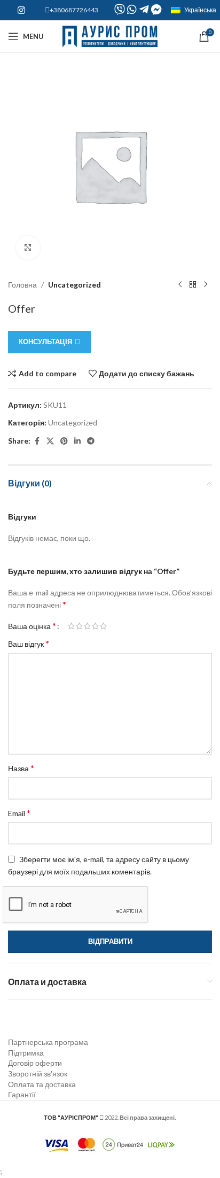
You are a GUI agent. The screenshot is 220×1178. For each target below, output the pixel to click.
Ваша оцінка (32, 626)
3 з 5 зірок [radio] (87, 626)
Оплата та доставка (42, 1084)
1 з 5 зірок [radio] (71, 626)
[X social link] (50, 441)
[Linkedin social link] (77, 441)
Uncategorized (74, 284)
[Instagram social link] (21, 10)
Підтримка (26, 1052)
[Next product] (205, 284)
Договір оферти (35, 1062)
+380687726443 (74, 10)
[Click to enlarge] (28, 248)
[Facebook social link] (36, 441)
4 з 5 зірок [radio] (95, 626)
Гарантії (22, 1094)
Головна (22, 284)
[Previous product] (180, 284)
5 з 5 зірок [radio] (103, 626)
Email (19, 813)
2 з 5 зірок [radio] (79, 626)
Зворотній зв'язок (37, 1073)
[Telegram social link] (91, 441)
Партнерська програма (48, 1042)
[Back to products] (192, 284)
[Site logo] (110, 35)
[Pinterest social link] (64, 441)
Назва (21, 768)
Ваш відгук (28, 643)
